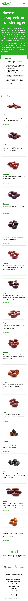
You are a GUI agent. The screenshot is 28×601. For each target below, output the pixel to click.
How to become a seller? (14, 577)
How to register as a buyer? (14, 579)
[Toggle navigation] (24, 3)
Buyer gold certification (14, 584)
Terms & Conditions (14, 590)
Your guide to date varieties (14, 574)
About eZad (14, 588)
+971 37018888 (20, 568)
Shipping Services (14, 586)
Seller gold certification (14, 581)
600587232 (8, 568)
